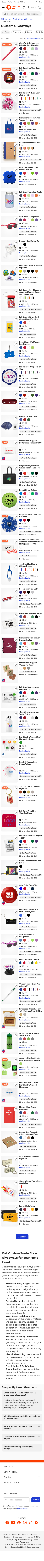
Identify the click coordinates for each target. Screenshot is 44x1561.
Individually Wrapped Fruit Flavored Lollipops (30, 738)
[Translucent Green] (32, 616)
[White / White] (28, 940)
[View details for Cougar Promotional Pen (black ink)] (9, 993)
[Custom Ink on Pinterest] (19, 1522)
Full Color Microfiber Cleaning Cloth (27, 812)
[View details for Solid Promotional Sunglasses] (9, 944)
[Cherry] (32, 98)
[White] (28, 48)
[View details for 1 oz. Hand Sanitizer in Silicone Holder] (9, 574)
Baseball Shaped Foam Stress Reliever (28, 763)
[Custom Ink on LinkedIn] (13, 1522)
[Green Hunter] (32, 493)
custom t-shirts (34, 1537)
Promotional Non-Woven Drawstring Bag (29, 639)
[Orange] (36, 123)
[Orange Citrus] (24, 98)
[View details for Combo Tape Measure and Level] (9, 870)
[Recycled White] (28, 1112)
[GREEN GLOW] (20, 1063)
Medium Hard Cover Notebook (27, 1108)
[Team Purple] (36, 73)
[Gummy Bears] (20, 1186)
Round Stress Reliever (28, 490)
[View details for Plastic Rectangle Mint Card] (9, 623)
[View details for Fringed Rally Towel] (9, 1216)
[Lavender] (32, 195)
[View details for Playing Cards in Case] (9, 426)
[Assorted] (20, 742)
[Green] (28, 148)
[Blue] (20, 148)
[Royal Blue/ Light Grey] (20, 962)
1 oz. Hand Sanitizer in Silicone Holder (28, 565)
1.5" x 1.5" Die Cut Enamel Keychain (29, 787)
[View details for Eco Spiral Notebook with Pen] (9, 152)
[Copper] (36, 271)
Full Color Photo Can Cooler (31, 192)
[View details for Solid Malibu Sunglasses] (9, 226)
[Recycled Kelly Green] (32, 1112)
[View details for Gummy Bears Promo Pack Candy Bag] (9, 1191)
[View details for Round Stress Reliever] (9, 500)
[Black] (32, 148)
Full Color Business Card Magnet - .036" (29, 688)
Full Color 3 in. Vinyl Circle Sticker (29, 69)
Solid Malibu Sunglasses (29, 217)
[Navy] (20, 48)
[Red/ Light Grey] (24, 962)
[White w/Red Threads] (20, 767)
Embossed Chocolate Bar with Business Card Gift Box (30, 1010)
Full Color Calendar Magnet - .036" (30, 837)
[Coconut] (36, 98)
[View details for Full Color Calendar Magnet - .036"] (9, 845)
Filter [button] (7, 32)
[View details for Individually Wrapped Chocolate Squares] (9, 672)
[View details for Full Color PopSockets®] (9, 969)
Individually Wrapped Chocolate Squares (28, 664)
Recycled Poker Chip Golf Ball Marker (30, 516)
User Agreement (22, 1542)
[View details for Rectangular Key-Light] (9, 598)
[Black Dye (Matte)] (32, 271)
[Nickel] (32, 792)
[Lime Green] (28, 123)
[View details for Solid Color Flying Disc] (9, 895)
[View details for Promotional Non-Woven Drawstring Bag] (9, 647)
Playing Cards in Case (28, 416)
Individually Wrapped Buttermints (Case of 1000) (30, 442)
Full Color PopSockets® (29, 959)
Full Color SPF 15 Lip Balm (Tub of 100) (29, 94)
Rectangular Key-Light (28, 589)
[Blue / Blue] (20, 940)
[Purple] (36, 48)
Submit (36, 1500)
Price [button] (27, 32)
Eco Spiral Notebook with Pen (30, 144)
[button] (16, 45)
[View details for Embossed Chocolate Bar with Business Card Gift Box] (9, 1018)
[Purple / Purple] (36, 940)
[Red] (24, 48)
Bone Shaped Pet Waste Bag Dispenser (29, 343)
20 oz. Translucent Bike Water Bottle (29, 1034)
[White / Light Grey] (28, 962)
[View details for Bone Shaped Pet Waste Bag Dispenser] (9, 352)
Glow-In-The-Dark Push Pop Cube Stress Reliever (29, 1059)
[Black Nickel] (28, 271)
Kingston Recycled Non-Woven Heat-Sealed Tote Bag (29, 468)
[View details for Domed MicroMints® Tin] (9, 251)
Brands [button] (16, 32)
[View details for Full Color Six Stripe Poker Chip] (9, 376)
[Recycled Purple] (36, 1112)
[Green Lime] (32, 347)
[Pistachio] (28, 195)
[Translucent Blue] (20, 592)
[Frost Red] (24, 322)
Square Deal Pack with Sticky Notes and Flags (28, 1133)
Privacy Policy (11, 1540)
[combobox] (22, 13)
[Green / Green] (32, 940)
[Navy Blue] (20, 473)
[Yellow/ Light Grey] (36, 962)
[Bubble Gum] (28, 98)
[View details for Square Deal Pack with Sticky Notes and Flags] (9, 1142)
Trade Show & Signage (23, 19)
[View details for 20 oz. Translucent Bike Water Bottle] (9, 1043)
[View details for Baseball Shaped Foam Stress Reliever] (9, 772)
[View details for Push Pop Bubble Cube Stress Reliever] (9, 177)
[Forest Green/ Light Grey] (32, 962)
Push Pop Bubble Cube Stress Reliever (28, 169)
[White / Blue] (32, 989)
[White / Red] (36, 989)
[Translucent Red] (24, 592)
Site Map (37, 1534)
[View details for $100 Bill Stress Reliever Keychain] (9, 1166)
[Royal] (20, 173)
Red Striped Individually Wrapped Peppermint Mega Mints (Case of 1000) (31, 542)
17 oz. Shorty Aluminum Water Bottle (29, 713)
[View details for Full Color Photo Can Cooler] (9, 202)
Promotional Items (25, 1534)
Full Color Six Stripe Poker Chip (30, 368)
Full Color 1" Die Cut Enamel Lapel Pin (30, 267)
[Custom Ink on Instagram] (25, 1522)
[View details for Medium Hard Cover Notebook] (9, 1117)
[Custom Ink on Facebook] (7, 1522)
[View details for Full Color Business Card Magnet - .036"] (9, 697)
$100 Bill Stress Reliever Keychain (29, 1158)
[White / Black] (28, 989)
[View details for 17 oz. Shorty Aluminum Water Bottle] (9, 722)
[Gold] (20, 271)
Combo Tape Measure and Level (30, 862)
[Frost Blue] (20, 322)
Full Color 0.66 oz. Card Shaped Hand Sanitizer (29, 318)
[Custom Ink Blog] (36, 1522)
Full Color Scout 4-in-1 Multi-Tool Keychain (28, 911)
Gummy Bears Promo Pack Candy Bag (30, 1182)
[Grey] (28, 372)
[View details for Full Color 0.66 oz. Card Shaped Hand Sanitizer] (9, 327)
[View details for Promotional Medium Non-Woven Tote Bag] (9, 127)
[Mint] (32, 48)
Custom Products (10, 1534)
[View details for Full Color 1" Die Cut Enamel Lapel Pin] (9, 275)
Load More (22, 1237)
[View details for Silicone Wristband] (9, 401)
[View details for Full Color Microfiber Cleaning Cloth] (9, 820)
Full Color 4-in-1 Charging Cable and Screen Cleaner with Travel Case (30, 292)
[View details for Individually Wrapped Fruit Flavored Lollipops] (9, 747)
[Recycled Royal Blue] (20, 1112)
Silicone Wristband (27, 392)
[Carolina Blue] (20, 643)
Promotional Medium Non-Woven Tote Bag (30, 119)
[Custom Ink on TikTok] (30, 1522)
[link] (13, 7)
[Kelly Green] (32, 73)
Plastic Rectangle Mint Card (30, 613)
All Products (6, 19)
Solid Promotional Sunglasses (26, 936)
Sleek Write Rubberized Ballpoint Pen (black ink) (29, 44)
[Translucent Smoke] (32, 1038)
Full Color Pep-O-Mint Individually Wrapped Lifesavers (28, 1085)
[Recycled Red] (24, 1112)
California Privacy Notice (28, 1540)
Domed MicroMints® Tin (29, 241)
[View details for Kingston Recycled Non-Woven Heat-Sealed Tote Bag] (9, 475)
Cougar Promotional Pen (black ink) (29, 985)
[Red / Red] (24, 940)
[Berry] (20, 98)
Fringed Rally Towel (27, 1206)
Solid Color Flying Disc (28, 885)
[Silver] (24, 271)
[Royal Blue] (20, 73)
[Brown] (28, 1137)
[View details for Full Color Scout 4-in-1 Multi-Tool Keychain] (9, 919)
